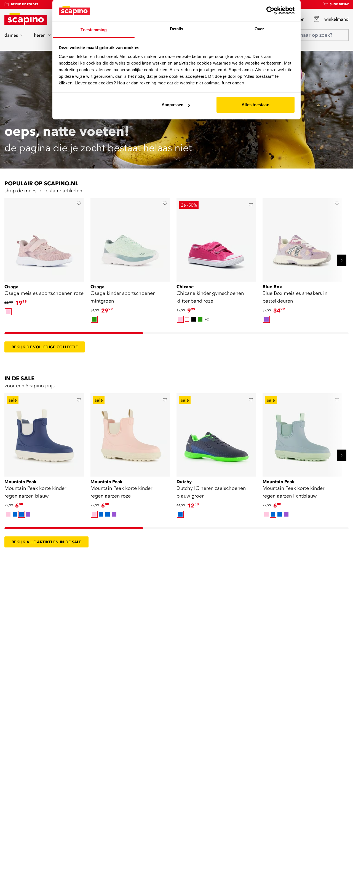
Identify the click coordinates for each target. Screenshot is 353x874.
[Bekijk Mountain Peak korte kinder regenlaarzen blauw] (44, 433)
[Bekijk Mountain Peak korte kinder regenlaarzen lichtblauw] (302, 433)
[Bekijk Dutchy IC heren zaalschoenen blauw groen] (216, 433)
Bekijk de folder (25, 4)
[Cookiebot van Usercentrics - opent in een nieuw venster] (270, 10)
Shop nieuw (339, 4)
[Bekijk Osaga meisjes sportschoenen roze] (44, 238)
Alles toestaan (255, 104)
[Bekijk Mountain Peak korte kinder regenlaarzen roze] (130, 433)
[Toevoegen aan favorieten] (79, 203)
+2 (207, 319)
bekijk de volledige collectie (45, 346)
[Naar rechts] (341, 260)
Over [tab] (259, 28)
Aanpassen (172, 104)
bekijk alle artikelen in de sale (46, 541)
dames (11, 35)
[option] (8, 311)
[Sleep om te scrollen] (73, 333)
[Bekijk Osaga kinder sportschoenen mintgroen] (130, 238)
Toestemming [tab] (94, 29)
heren (40, 35)
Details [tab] (176, 28)
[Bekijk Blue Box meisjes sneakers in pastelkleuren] (302, 238)
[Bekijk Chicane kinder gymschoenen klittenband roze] (216, 238)
